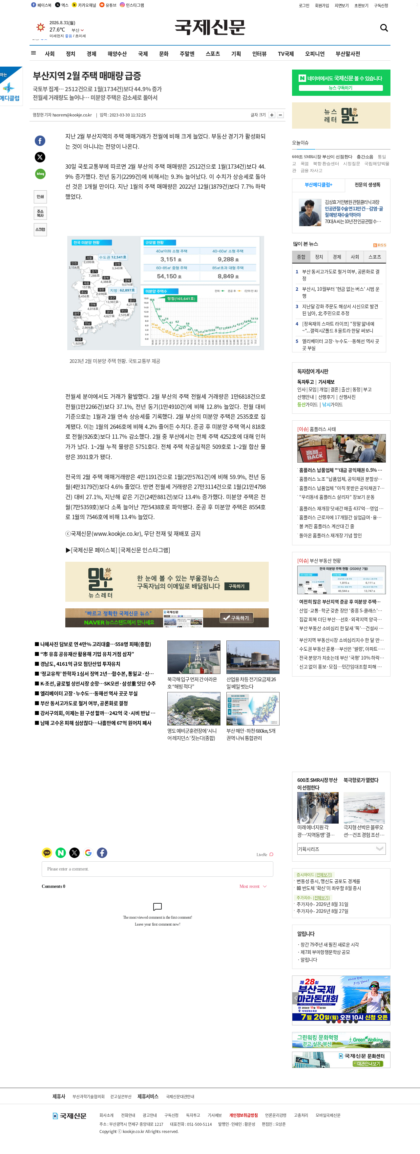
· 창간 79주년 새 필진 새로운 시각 (328, 944)
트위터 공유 (40, 158)
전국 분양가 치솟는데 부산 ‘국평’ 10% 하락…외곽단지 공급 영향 (359, 657)
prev (295, 998)
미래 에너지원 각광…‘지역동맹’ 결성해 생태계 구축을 (318, 834)
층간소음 (365, 156)
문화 (164, 53)
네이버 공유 (40, 174)
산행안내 (305, 396)
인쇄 (40, 197)
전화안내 (128, 1115)
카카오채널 (87, 5)
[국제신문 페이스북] (94, 550)
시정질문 (351, 163)
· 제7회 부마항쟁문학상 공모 (323, 952)
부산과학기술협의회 (88, 1096)
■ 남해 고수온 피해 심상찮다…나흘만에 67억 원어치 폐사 (93, 722)
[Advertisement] (341, 724)
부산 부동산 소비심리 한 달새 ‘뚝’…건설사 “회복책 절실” (352, 628)
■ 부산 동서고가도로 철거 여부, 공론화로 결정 (81, 703)
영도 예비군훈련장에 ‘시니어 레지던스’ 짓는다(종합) (192, 734)
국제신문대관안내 (180, 1096)
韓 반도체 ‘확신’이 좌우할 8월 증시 (329, 888)
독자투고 (193, 1115)
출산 (345, 389)
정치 (71, 53)
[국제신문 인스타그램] (144, 550)
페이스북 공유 (40, 142)
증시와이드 (314, 874)
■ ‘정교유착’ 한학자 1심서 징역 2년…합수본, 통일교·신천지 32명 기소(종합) (113, 673)
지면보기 (342, 5)
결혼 (334, 389)
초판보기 (361, 5)
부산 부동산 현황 (319, 560)
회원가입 (322, 5)
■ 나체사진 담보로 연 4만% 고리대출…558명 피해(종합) (92, 643)
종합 (301, 256)
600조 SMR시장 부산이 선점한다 (322, 156)
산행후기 (326, 396)
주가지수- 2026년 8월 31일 (322, 904)
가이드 (307, 404)
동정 (356, 389)
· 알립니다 (307, 959)
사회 (50, 53)
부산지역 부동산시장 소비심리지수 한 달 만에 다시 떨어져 (353, 640)
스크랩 (40, 230)
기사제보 (215, 1115)
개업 (323, 389)
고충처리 (301, 1115)
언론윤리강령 (275, 1115)
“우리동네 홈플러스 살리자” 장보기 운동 (337, 496)
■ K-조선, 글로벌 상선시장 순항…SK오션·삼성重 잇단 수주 (95, 683)
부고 (367, 389)
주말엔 (187, 53)
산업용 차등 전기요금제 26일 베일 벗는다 (251, 683)
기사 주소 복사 (40, 214)
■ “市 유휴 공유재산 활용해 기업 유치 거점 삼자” (84, 653)
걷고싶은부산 (121, 1096)
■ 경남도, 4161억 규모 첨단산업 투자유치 (77, 663)
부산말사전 (348, 53)
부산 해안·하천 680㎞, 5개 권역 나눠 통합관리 (250, 734)
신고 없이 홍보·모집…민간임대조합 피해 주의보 (344, 666)
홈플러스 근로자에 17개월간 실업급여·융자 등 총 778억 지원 (356, 517)
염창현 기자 (42, 114)
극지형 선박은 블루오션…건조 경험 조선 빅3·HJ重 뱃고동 (364, 834)
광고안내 (150, 1115)
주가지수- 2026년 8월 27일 (322, 911)
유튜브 (111, 5)
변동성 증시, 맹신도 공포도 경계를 (328, 881)
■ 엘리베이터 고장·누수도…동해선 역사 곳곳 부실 (86, 693)
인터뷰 (259, 53)
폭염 (305, 163)
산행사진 (347, 396)
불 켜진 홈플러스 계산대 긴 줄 (326, 526)
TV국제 (286, 53)
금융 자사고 (312, 170)
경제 (91, 53)
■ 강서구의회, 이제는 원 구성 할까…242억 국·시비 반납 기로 (97, 712)
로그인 (304, 5)
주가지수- (313, 897)
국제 (143, 53)
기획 (236, 53)
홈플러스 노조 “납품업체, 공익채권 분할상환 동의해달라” (352, 478)
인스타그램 (135, 5)
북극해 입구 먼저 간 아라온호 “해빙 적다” (192, 683)
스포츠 (213, 53)
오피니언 (315, 53)
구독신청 (381, 5)
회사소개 (106, 1115)
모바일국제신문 (328, 1115)
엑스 (65, 5)
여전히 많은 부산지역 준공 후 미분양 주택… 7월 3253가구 (353, 601)
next (386, 998)
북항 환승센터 (326, 163)
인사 (301, 389)
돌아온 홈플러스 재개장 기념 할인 (330, 535)
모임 (312, 389)
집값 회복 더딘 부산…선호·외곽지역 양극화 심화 (345, 619)
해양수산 (117, 53)
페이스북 (44, 5)
